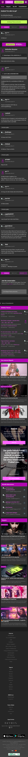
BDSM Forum (16, 344)
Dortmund (11, 680)
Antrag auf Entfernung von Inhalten (11, 650)
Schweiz (10, 689)
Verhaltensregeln (11, 652)
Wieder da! (9, 2)
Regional (11, 667)
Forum (2, 6)
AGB (11, 639)
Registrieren (19, 2)
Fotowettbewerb (23, 6)
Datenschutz (13, 648)
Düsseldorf (11, 678)
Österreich (11, 686)
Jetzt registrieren (14, 478)
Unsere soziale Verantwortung (11, 659)
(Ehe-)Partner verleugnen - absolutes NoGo (10, 320)
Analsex (14, 442)
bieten (10, 646)
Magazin (8, 6)
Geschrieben (10, 34)
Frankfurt (11, 676)
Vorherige (6, 27)
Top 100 (15, 6)
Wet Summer (9, 507)
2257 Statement (11, 655)
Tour (7, 637)
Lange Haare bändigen (11, 512)
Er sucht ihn (10, 699)
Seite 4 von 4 (14, 27)
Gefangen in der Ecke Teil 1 (13, 502)
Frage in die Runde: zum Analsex (8, 341)
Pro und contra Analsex (6, 332)
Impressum (11, 642)
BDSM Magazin (13, 637)
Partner (9, 705)
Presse (11, 661)
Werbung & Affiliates (11, 657)
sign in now (9, 284)
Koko (11, 713)
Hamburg (11, 671)
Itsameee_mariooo (7, 352)
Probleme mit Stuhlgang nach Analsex (9, 311)
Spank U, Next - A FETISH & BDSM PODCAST (11, 725)
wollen (14, 646)
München (11, 673)
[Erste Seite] (2, 27)
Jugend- (7, 648)
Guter (4, 344)
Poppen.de (11, 707)
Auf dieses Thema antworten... (11, 291)
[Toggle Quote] (3, 55)
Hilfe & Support (11, 635)
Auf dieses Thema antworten (14, 22)
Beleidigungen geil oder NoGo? (7, 350)
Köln (11, 682)
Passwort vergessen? (11, 644)
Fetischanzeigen (11, 697)
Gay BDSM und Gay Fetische (14, 17)
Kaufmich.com (11, 711)
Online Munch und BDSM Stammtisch (9, 325)
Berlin (11, 669)
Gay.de (11, 709)
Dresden (10, 684)
